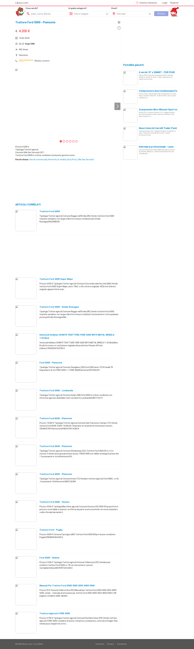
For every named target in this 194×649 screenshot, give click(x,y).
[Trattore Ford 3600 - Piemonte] (26, 455)
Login (164, 2)
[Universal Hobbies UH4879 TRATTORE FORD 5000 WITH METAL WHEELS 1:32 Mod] (26, 344)
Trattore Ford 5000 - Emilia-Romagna (59, 307)
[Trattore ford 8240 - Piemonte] (26, 427)
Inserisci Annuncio (148, 2)
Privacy (110, 644)
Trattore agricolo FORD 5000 (54, 613)
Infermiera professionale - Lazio (156, 146)
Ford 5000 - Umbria (49, 557)
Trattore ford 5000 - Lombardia (56, 390)
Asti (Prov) (72, 159)
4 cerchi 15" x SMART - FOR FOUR (157, 72)
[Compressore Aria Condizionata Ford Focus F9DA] (130, 96)
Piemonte (52, 159)
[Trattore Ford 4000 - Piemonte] (26, 483)
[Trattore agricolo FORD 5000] (26, 622)
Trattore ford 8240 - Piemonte (55, 418)
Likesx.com (21, 2)
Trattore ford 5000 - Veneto (54, 502)
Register (174, 2)
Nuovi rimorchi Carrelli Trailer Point (158, 128)
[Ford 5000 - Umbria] (26, 567)
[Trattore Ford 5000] (26, 220)
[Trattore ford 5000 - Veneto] (26, 511)
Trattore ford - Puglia (50, 530)
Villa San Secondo (86, 159)
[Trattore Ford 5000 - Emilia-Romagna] (26, 316)
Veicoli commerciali (38, 159)
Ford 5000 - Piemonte (50, 362)
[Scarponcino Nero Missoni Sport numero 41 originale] (130, 115)
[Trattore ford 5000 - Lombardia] (26, 399)
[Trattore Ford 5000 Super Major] (26, 288)
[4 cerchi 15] (130, 78)
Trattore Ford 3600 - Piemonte (55, 446)
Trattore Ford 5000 (49, 211)
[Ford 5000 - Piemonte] (26, 371)
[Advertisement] (93, 44)
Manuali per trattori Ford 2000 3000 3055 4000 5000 (67, 585)
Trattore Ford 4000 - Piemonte (55, 474)
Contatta (100, 644)
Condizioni (122, 644)
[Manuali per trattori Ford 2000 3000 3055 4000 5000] (26, 594)
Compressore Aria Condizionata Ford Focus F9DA (166, 91)
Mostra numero (42, 61)
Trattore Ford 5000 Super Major (56, 279)
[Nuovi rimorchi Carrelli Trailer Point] (130, 134)
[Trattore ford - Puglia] (26, 539)
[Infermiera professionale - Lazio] (130, 152)
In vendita (62, 159)
